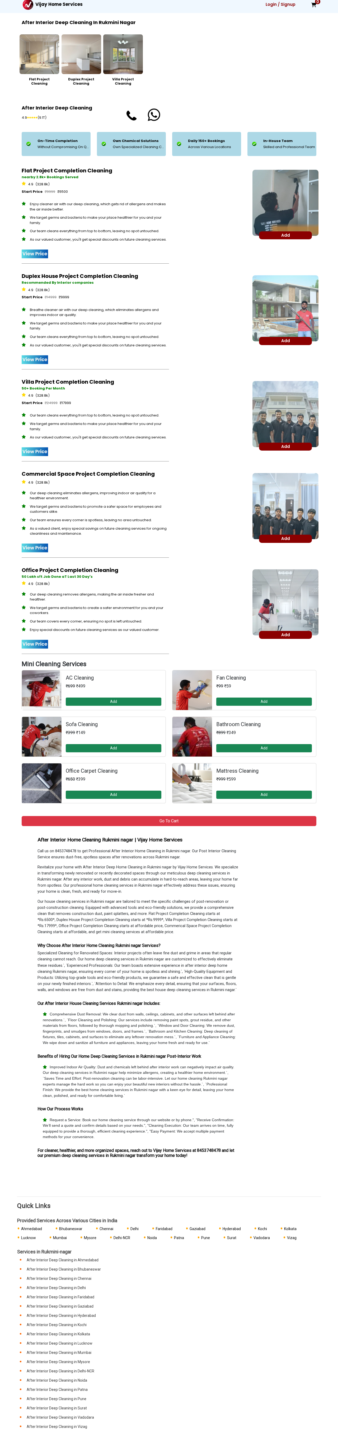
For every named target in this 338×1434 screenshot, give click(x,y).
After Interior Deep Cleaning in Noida (57, 1380)
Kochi (262, 1229)
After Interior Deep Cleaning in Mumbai (59, 1352)
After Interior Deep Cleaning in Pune (56, 1399)
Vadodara (261, 1238)
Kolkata (290, 1229)
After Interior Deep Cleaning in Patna (57, 1389)
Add (113, 701)
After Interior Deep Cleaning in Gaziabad (60, 1306)
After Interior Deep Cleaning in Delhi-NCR (60, 1371)
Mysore (90, 1238)
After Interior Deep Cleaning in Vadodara (60, 1417)
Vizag (292, 1238)
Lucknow (28, 1238)
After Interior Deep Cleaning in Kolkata (58, 1334)
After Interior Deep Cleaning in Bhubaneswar (64, 1269)
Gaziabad (197, 1229)
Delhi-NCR (122, 1238)
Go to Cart (169, 820)
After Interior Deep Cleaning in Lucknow (59, 1343)
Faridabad (164, 1229)
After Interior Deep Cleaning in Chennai (59, 1278)
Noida (152, 1238)
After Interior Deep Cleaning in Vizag (57, 1426)
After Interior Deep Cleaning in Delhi (56, 1288)
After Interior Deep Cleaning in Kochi (57, 1325)
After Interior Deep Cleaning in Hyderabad (61, 1315)
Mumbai (60, 1238)
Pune (205, 1238)
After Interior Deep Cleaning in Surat (57, 1408)
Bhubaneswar (70, 1229)
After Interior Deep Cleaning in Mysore (58, 1362)
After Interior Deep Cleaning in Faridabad (60, 1297)
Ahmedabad (31, 1229)
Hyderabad (232, 1229)
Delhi (134, 1229)
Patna (179, 1238)
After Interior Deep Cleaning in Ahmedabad (62, 1260)
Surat (231, 1238)
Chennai (106, 1229)
